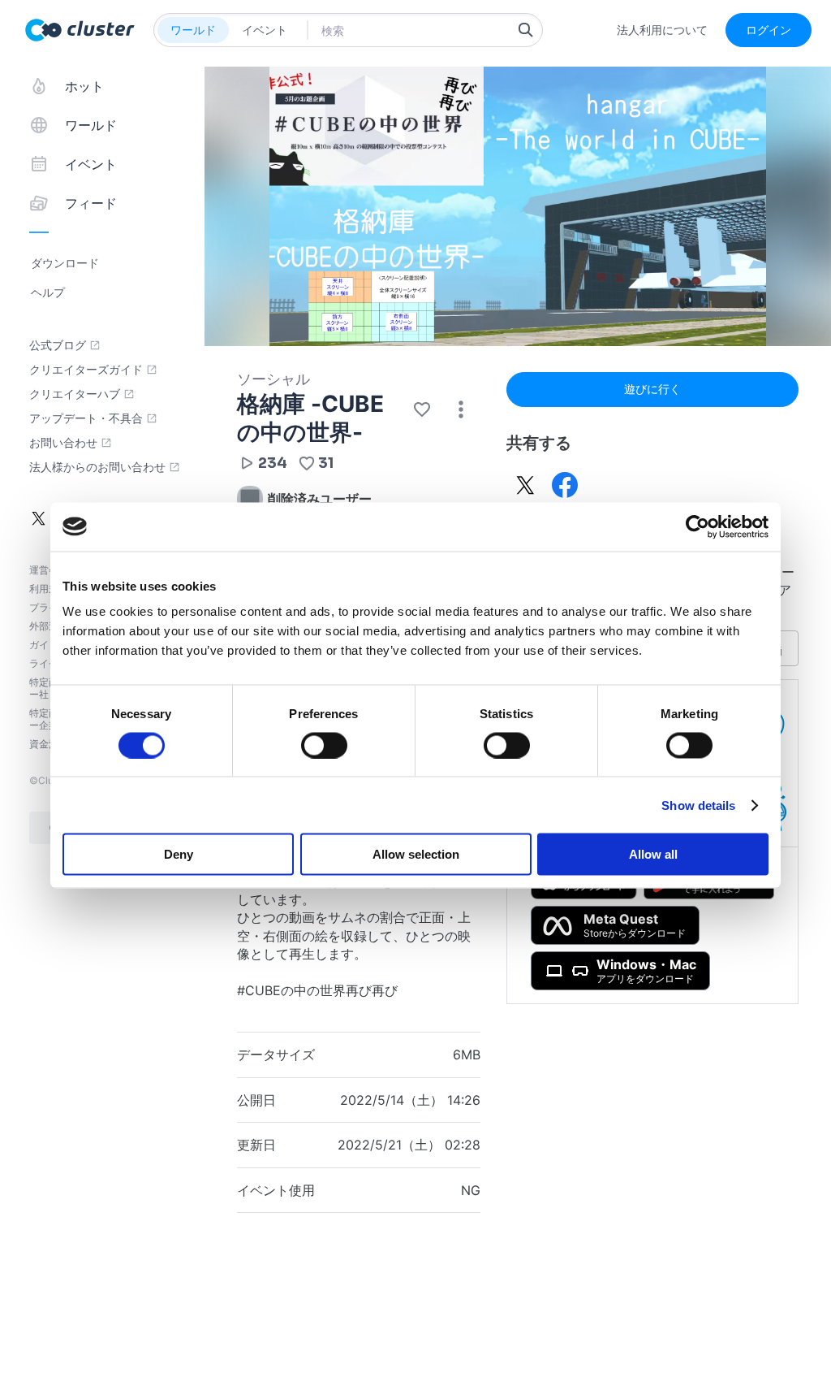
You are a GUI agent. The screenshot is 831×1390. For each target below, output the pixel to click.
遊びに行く (652, 389)
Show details (698, 805)
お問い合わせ (63, 442)
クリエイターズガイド (86, 369)
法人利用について (662, 30)
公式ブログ (57, 345)
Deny (178, 854)
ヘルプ (48, 292)
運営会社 (48, 570)
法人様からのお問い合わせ (97, 467)
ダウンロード (65, 263)
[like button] (422, 409)
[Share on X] (525, 484)
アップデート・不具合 (86, 418)
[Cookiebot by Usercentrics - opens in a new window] (697, 526)
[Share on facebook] (565, 485)
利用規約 (48, 588)
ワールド (193, 30)
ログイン (768, 30)
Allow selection (415, 854)
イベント (264, 30)
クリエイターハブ (74, 394)
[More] (460, 409)
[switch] (324, 745)
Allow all (653, 854)
